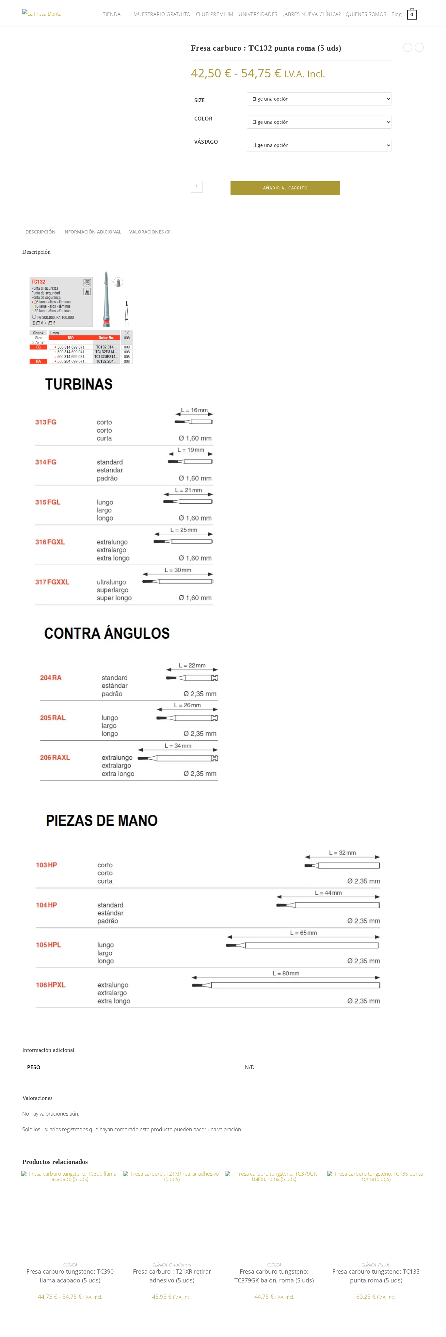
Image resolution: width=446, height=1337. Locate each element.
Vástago (206, 141)
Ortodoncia (180, 1265)
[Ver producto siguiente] (419, 47)
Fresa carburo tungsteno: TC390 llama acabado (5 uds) (70, 1275)
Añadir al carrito (285, 188)
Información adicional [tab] (92, 232)
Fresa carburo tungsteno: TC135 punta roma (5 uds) (376, 1275)
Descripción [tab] (40, 232)
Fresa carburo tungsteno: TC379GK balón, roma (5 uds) (274, 1275)
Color (203, 118)
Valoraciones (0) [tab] (149, 232)
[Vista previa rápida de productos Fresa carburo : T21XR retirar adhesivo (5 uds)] (217, 1182)
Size (199, 100)
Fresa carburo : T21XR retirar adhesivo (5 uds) (172, 1275)
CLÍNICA (70, 1265)
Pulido (384, 1265)
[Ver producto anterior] (407, 47)
